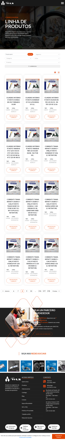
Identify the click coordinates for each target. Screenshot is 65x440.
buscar (30, 54)
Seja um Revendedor (27, 403)
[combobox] (47, 54)
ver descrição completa (13, 116)
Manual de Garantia (27, 418)
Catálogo (24, 392)
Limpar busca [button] (33, 66)
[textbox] (47, 54)
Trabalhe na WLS (26, 414)
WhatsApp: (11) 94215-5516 (51, 386)
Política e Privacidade (27, 410)
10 (31, 291)
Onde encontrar (26, 389)
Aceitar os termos (58, 436)
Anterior (7, 291)
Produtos (24, 385)
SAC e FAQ (25, 407)
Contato (24, 399)
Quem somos (25, 381)
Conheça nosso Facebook (25, 428)
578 (48, 291)
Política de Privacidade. (25, 437)
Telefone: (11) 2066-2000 (51, 381)
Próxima (55, 291)
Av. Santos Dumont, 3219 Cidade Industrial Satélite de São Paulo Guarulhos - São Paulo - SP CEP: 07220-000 (52, 406)
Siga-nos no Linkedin (40, 427)
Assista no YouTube (54, 427)
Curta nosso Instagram (12, 427)
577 (44, 291)
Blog (23, 396)
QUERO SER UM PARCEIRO (43, 334)
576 (40, 291)
